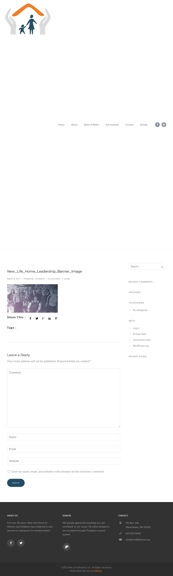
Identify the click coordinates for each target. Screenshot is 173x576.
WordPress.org (141, 346)
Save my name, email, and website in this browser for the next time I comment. (57, 471)
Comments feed (142, 340)
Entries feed (139, 334)
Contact (129, 124)
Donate (143, 124)
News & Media (91, 124)
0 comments (54, 278)
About (74, 124)
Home (61, 124)
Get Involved (112, 124)
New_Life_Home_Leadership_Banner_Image (44, 271)
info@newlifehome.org (138, 539)
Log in (136, 328)
